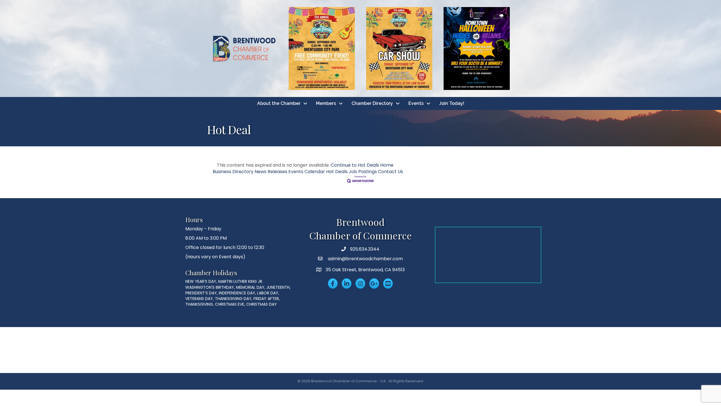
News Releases (271, 171)
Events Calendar (306, 171)
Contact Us (390, 171)
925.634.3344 (364, 249)
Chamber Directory (372, 103)
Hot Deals (337, 171)
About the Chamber (279, 103)
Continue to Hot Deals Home (362, 165)
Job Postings (363, 171)
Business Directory (233, 171)
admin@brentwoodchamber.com (365, 258)
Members (326, 103)
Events (416, 103)
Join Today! (451, 103)
